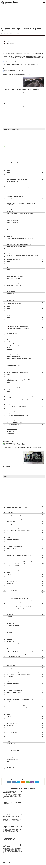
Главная (2, 8)
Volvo (6, 8)
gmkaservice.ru (11, 2)
